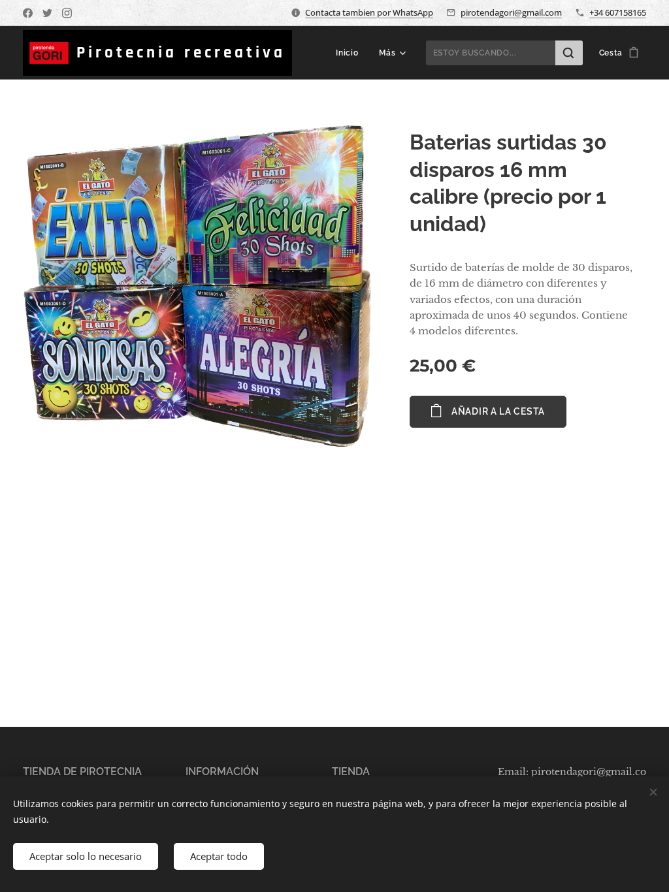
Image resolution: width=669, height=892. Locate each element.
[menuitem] (350, 53)
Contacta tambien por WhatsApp (369, 12)
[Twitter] (47, 13)
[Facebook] (28, 13)
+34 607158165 (617, 12)
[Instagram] (67, 13)
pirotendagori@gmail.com (511, 12)
